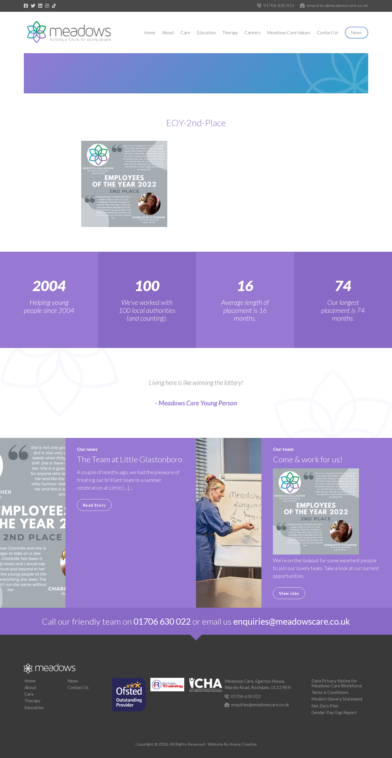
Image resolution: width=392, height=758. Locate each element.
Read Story (94, 505)
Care (185, 32)
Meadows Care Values (288, 32)
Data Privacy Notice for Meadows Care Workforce (336, 683)
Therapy (230, 32)
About (168, 32)
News (356, 32)
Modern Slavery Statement (336, 698)
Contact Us (327, 32)
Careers (252, 32)
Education (206, 32)
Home (150, 32)
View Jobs (289, 593)
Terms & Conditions (329, 692)
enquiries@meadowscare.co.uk (337, 5)
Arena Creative (243, 744)
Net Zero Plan (324, 705)
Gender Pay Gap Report (334, 712)
